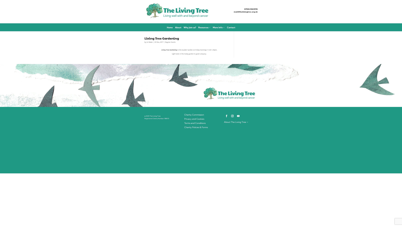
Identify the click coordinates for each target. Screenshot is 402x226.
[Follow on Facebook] (226, 116)
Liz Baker (150, 42)
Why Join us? (190, 28)
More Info (218, 28)
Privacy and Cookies (194, 119)
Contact (231, 28)
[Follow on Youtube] (238, 116)
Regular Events (170, 42)
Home (170, 28)
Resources (203, 28)
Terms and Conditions (195, 123)
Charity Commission (194, 115)
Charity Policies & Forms (196, 127)
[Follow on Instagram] (232, 116)
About (178, 28)
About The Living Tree (235, 122)
